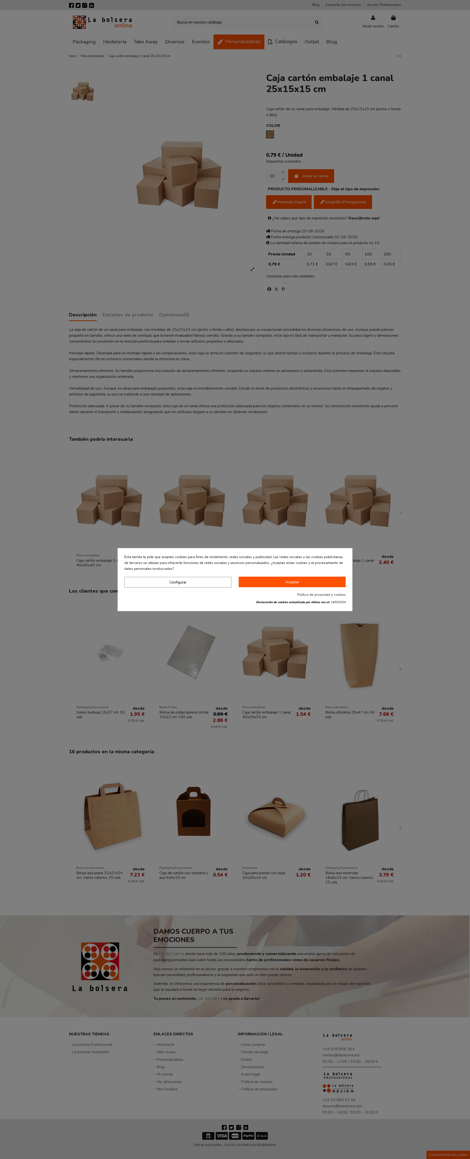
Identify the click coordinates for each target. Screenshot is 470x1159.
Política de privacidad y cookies (321, 594)
